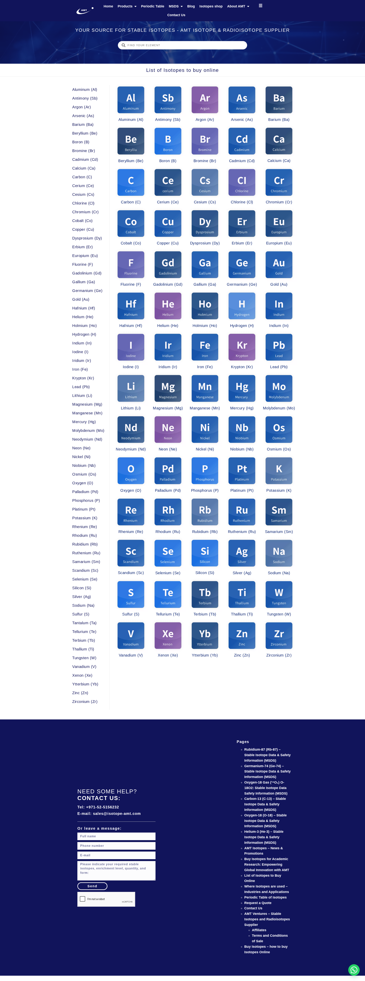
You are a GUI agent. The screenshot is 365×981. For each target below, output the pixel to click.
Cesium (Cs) (83, 194)
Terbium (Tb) (83, 640)
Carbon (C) (82, 177)
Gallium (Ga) (83, 282)
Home (108, 6)
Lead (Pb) (81, 387)
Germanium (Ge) (87, 291)
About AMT (236, 6)
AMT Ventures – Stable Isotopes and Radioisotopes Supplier (267, 919)
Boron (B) (81, 142)
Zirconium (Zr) (85, 701)
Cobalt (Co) (82, 221)
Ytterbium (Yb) (85, 684)
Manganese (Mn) (87, 413)
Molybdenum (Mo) (88, 430)
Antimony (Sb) (85, 98)
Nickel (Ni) (81, 457)
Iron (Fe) (80, 369)
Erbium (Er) (82, 247)
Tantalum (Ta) (84, 623)
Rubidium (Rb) (85, 544)
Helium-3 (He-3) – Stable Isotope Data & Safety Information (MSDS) (263, 837)
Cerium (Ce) (83, 186)
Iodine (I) (80, 352)
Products (125, 6)
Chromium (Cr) (85, 212)
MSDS (174, 6)
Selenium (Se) (85, 579)
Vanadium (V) (84, 667)
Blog (191, 6)
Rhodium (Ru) (84, 535)
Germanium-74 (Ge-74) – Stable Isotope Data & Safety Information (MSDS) (267, 771)
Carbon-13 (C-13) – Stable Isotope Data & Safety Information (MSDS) (265, 804)
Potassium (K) (85, 518)
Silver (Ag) (81, 597)
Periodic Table (152, 6)
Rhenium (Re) (84, 527)
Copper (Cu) (83, 229)
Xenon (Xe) (82, 675)
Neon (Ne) (81, 448)
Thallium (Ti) (83, 649)
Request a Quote (257, 903)
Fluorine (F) (82, 264)
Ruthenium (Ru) (86, 553)
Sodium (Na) (83, 605)
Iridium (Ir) (81, 360)
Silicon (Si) (81, 588)
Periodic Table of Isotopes (265, 897)
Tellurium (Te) (84, 632)
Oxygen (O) (82, 483)
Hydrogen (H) (84, 334)
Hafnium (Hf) (83, 308)
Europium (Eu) (85, 256)
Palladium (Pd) (85, 492)
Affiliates (259, 930)
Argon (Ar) (81, 107)
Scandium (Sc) (85, 570)
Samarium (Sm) (86, 562)
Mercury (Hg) (84, 422)
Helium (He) (83, 317)
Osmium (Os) (84, 474)
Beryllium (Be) (84, 133)
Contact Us (176, 15)
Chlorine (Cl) (83, 203)
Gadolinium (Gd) (87, 273)
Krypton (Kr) (83, 378)
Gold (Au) (81, 299)
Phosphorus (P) (86, 500)
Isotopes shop (211, 6)
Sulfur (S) (80, 614)
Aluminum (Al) (84, 89)
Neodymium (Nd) (87, 439)
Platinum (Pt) (84, 509)
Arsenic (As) (83, 116)
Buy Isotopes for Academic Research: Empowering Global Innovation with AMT (266, 864)
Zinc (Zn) (80, 693)
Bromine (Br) (83, 151)
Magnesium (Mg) (87, 404)
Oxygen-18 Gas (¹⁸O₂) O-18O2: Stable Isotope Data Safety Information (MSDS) (265, 787)
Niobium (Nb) (84, 465)
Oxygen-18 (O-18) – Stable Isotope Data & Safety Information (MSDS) (265, 820)
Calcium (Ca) (83, 168)
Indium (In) (82, 343)
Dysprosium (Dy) (87, 238)
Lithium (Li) (82, 395)
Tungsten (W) (84, 658)
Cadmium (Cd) (85, 159)
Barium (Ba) (83, 124)
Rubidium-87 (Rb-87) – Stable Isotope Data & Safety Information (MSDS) (267, 755)
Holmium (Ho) (84, 326)
